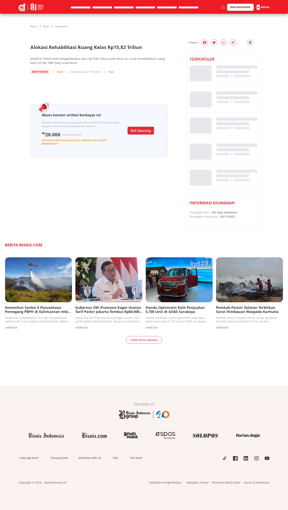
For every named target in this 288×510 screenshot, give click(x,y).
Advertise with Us (89, 458)
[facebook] (204, 42)
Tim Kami (136, 458)
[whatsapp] (223, 42)
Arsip (46, 26)
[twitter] (214, 42)
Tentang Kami (59, 458)
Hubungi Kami (29, 458)
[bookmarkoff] (250, 42)
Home (33, 26)
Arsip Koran (61, 26)
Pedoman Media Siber (226, 482)
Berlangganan (240, 7)
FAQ (115, 458)
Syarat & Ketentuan (256, 482)
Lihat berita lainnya (144, 340)
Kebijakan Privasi (197, 482)
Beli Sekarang (141, 130)
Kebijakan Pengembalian (165, 482)
